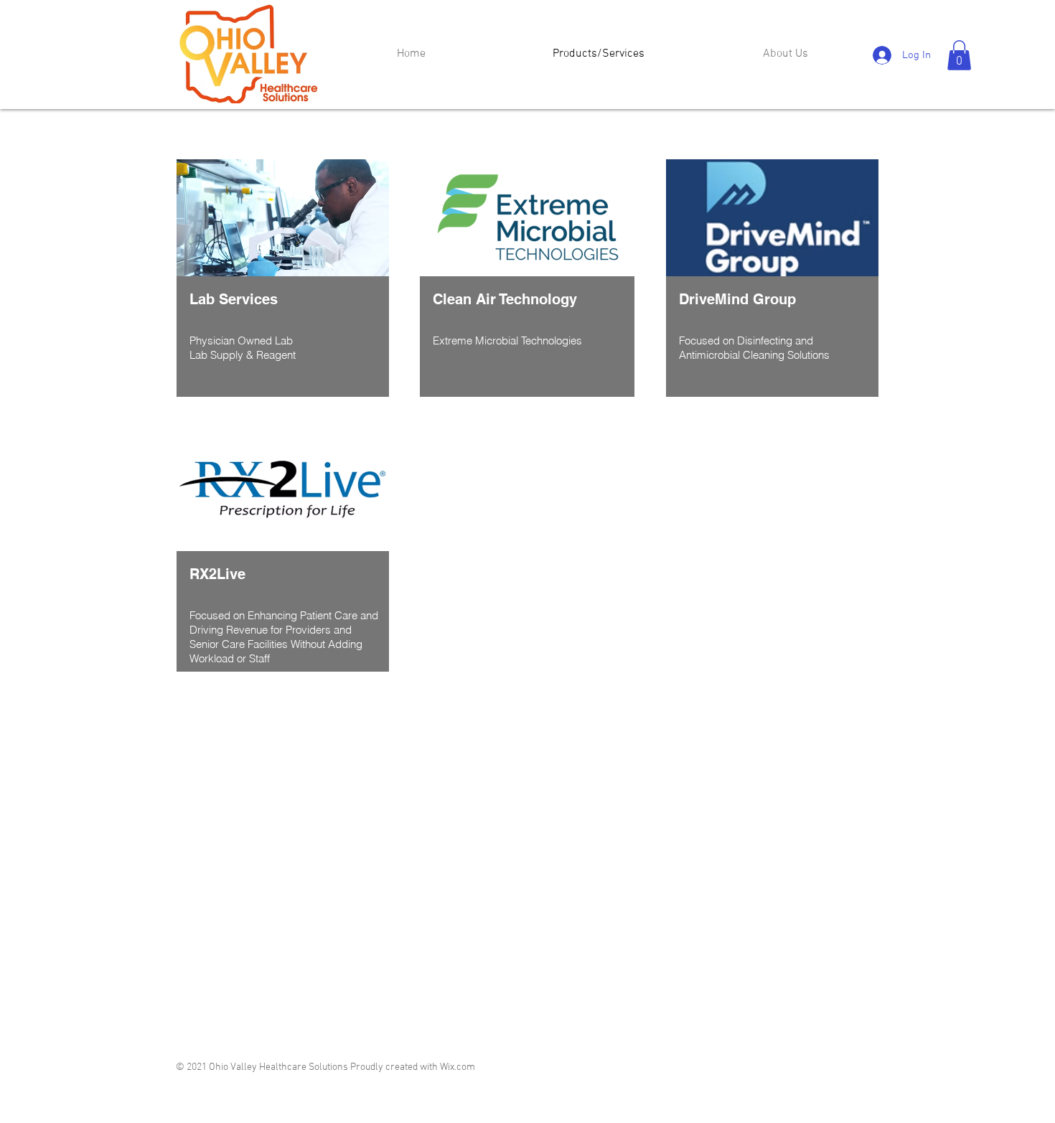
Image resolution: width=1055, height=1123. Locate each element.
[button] (959, 55)
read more (517, 663)
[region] (283, 278)
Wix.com (457, 1067)
